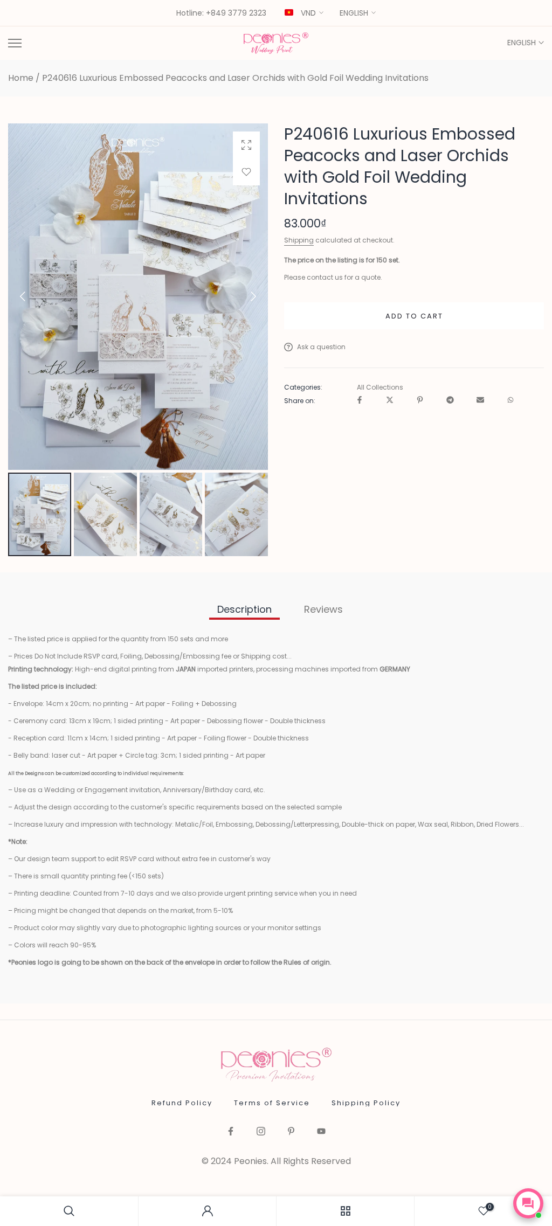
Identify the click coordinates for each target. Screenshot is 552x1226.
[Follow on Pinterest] (291, 1132)
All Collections (380, 387)
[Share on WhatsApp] (510, 400)
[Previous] (32, 296)
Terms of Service (272, 1103)
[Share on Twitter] (389, 400)
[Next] (244, 296)
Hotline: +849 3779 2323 (221, 13)
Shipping (299, 240)
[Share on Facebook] (359, 400)
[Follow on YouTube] (321, 1132)
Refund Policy (181, 1103)
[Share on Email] (480, 400)
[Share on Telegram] (450, 400)
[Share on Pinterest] (420, 400)
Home (20, 78)
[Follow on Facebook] (230, 1132)
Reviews (323, 609)
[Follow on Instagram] (261, 1132)
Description (244, 609)
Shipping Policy (366, 1103)
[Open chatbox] (528, 1203)
